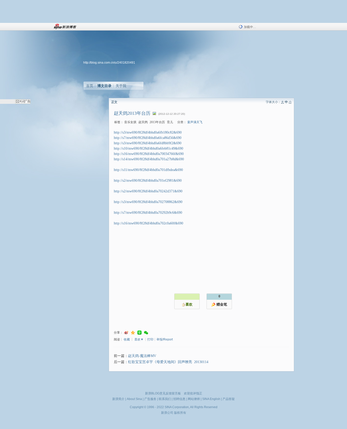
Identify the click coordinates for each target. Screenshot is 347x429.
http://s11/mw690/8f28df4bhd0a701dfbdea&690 (148, 170)
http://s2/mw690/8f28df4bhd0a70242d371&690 (148, 191)
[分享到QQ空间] (133, 333)
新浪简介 (118, 399)
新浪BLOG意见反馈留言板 (163, 393)
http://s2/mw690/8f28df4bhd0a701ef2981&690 (148, 180)
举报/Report (164, 339)
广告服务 (150, 399)
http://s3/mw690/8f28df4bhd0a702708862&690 (148, 202)
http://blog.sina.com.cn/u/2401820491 (109, 62)
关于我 (121, 86)
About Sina (134, 399)
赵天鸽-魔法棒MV (142, 356)
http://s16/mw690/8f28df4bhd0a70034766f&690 (149, 154)
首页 (89, 86)
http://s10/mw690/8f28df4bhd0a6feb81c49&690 (148, 148)
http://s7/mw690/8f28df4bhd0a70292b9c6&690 (148, 212)
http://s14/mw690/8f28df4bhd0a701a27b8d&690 (149, 159)
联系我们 (165, 399)
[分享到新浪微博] (126, 333)
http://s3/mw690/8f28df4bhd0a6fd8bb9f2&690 (147, 143)
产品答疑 (229, 399)
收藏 (127, 339)
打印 (150, 339)
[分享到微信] (146, 333)
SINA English (211, 399)
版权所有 (180, 412)
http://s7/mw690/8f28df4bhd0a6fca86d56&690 (147, 138)
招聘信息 (179, 399)
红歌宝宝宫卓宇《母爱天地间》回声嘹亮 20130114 (168, 362)
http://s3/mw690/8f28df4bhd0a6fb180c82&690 (148, 132)
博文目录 (104, 86)
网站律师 (194, 399)
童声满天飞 (194, 122)
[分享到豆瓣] (139, 333)
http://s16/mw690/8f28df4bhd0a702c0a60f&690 (148, 223)
